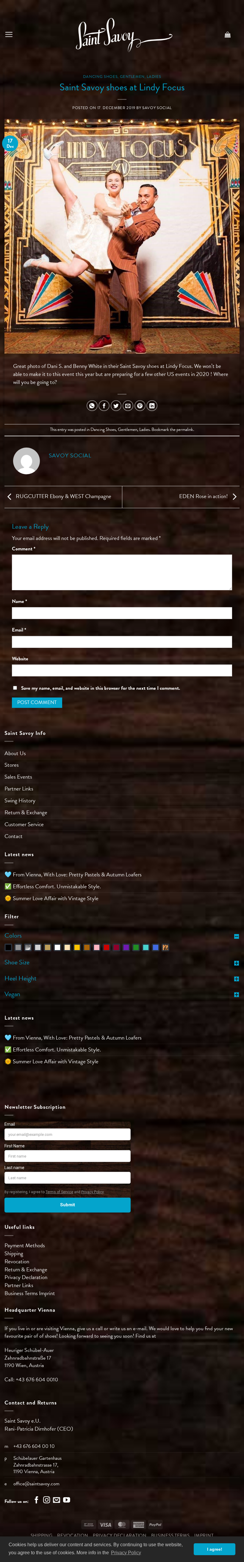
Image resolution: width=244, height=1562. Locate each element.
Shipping (13, 1253)
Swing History (19, 800)
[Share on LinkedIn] (151, 405)
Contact (13, 836)
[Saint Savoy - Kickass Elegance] (122, 34)
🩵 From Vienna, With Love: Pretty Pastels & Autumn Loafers (73, 874)
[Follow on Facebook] (36, 1501)
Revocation (16, 1261)
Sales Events (18, 776)
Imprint (47, 1293)
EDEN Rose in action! (204, 496)
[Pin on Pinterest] (140, 405)
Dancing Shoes (100, 77)
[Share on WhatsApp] (92, 405)
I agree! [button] (214, 1549)
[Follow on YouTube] (66, 1501)
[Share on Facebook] (104, 405)
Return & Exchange (25, 812)
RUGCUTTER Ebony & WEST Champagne (63, 496)
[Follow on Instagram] (46, 1501)
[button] (8, 34)
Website (20, 658)
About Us (15, 753)
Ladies (154, 77)
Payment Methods (24, 1245)
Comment (23, 548)
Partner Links (18, 788)
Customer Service (24, 824)
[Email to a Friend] (128, 405)
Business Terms (21, 1293)
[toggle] (237, 935)
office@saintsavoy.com (36, 1483)
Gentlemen (132, 77)
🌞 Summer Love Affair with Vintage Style (51, 898)
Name (19, 601)
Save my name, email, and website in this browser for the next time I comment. (100, 688)
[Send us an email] (56, 1501)
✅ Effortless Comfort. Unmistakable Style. (52, 886)
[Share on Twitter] (116, 405)
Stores (11, 764)
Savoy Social (157, 108)
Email (19, 630)
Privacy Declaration (25, 1277)
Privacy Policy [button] (126, 1552)
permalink (184, 429)
